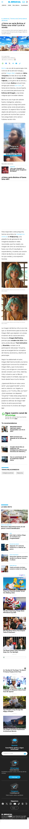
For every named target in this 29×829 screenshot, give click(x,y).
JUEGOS (4, 5)
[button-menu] (2, 2)
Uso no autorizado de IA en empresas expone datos (18, 458)
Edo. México (16, 5)
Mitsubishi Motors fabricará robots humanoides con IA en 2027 (17, 429)
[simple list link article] (14, 517)
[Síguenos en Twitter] (7, 804)
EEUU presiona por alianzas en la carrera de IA (18, 438)
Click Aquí (14, 777)
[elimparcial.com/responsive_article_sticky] (28, 819)
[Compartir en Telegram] (13, 63)
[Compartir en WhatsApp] (3, 63)
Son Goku (18, 85)
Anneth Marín (6, 56)
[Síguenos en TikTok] (19, 804)
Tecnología (14, 18)
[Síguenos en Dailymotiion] (26, 804)
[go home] (14, 814)
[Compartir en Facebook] (6, 63)
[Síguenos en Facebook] (3, 804)
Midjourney (20, 473)
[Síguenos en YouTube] (15, 804)
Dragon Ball (10, 73)
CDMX (9, 5)
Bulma (4, 68)
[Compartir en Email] (16, 63)
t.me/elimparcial (14, 793)
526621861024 (14, 770)
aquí (16, 418)
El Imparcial (5, 18)
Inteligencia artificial (8, 473)
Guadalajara (24, 5)
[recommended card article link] (5, 170)
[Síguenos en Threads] (23, 804)
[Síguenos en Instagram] (11, 804)
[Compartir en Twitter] (9, 63)
